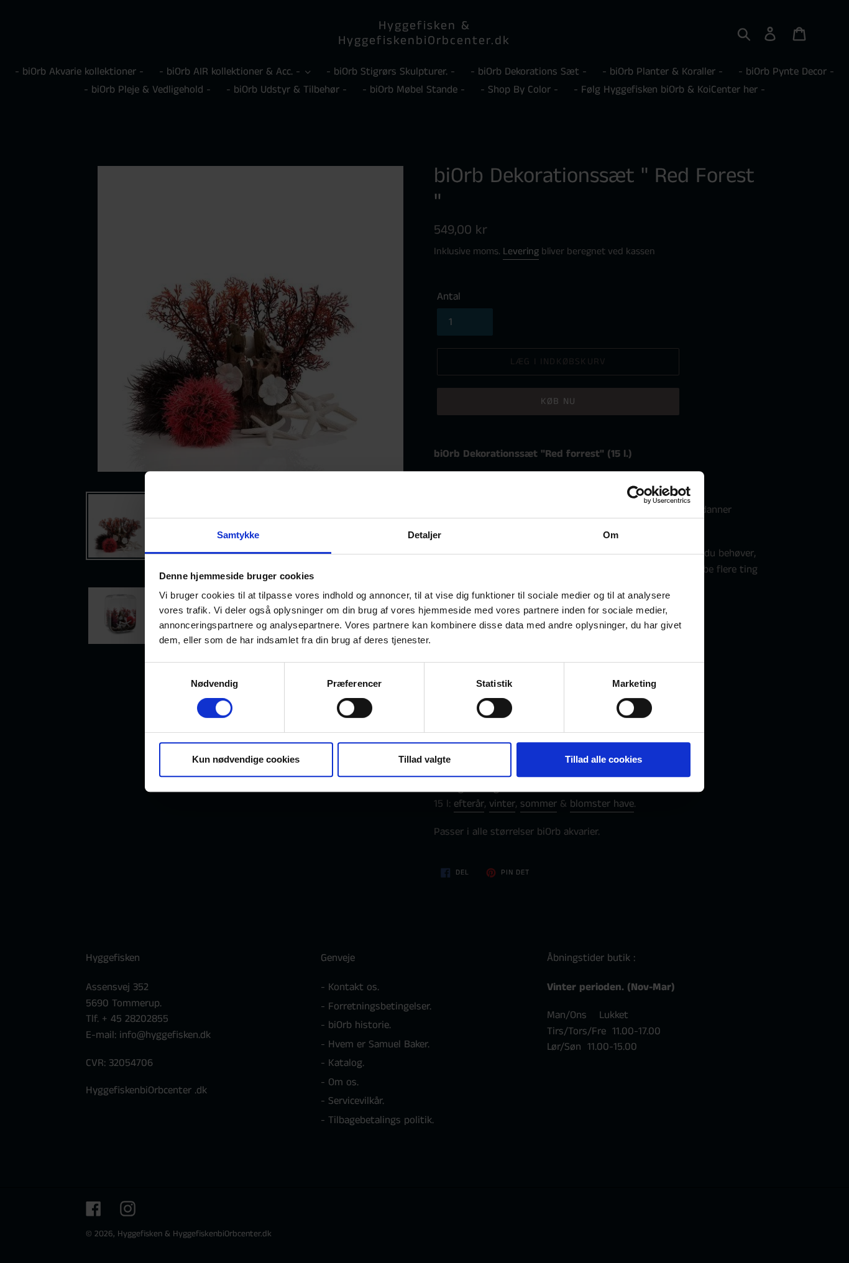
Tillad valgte (424, 759)
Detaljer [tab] (425, 535)
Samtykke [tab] (238, 535)
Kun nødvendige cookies (246, 759)
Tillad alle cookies (603, 759)
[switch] (354, 708)
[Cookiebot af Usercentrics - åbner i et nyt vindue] (636, 494)
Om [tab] (610, 535)
